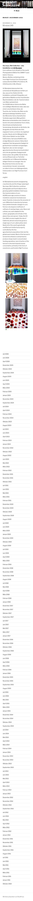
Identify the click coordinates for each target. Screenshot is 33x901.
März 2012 (6, 827)
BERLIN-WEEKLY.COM (11, 4)
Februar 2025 (7, 391)
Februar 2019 (7, 564)
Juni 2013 (6, 775)
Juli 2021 (5, 485)
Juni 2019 (6, 553)
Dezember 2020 (8, 504)
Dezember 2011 (8, 839)
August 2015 (7, 688)
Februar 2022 (7, 470)
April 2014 (6, 741)
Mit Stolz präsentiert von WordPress (13, 896)
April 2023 (6, 436)
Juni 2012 (6, 816)
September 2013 (8, 767)
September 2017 (8, 617)
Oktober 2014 (7, 722)
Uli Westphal (17, 68)
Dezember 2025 (8, 365)
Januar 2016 (7, 673)
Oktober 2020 (7, 512)
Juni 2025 (6, 380)
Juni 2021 (6, 489)
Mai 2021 (6, 493)
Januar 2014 (7, 752)
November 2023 (8, 418)
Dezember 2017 (8, 606)
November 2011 (8, 842)
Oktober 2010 (7, 884)
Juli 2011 (5, 857)
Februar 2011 (7, 876)
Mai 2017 (6, 628)
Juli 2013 (5, 771)
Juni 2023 (6, 433)
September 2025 (8, 373)
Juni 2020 (6, 527)
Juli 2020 (6, 523)
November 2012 (8, 801)
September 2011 (8, 850)
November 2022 (8, 448)
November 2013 (8, 760)
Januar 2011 (6, 880)
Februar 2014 (7, 748)
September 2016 (8, 651)
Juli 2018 (5, 583)
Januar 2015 (7, 711)
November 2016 (8, 643)
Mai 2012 (6, 820)
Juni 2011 (6, 861)
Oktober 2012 (7, 805)
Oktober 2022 (7, 452)
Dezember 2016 (8, 639)
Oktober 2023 (7, 421)
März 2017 (6, 632)
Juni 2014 (6, 733)
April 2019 (6, 557)
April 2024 (6, 410)
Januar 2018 (7, 602)
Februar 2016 (7, 670)
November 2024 (8, 399)
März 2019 (6, 561)
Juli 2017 (5, 621)
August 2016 (7, 654)
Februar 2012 (7, 831)
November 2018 (8, 572)
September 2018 (8, 575)
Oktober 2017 (7, 613)
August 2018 (7, 579)
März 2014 (6, 745)
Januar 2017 (6, 636)
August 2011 (7, 854)
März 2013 (6, 786)
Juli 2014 (5, 730)
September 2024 (8, 403)
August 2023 (7, 425)
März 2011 (6, 872)
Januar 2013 (7, 793)
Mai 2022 (6, 463)
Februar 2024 (7, 414)
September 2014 (8, 726)
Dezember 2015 (8, 677)
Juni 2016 (6, 658)
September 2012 (8, 808)
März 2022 (6, 467)
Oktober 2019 (7, 542)
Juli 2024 (6, 406)
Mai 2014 (6, 737)
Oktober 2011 (7, 846)
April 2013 (6, 782)
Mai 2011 (5, 865)
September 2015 (8, 684)
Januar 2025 (7, 395)
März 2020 (6, 530)
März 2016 (6, 666)
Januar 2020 (7, 534)
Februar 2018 (7, 598)
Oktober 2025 (7, 369)
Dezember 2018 (8, 568)
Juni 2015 (6, 696)
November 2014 (8, 718)
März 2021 (6, 497)
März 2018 (6, 594)
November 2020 (8, 508)
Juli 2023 (6, 429)
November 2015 (8, 681)
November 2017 (8, 609)
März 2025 (6, 388)
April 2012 (6, 824)
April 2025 (6, 384)
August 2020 (7, 519)
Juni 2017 (6, 624)
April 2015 (6, 703)
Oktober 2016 (7, 647)
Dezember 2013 (8, 756)
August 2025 (7, 376)
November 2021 (8, 478)
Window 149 (8, 25)
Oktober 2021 (7, 482)
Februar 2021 (7, 500)
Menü (17, 10)
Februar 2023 (7, 440)
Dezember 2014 (8, 715)
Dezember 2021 (8, 474)
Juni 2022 (6, 459)
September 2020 (8, 515)
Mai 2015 (6, 700)
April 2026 (6, 361)
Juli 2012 (5, 812)
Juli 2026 (6, 354)
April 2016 (6, 662)
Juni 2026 (6, 358)
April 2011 (6, 869)
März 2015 (6, 707)
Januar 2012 (6, 835)
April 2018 (6, 591)
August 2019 (7, 545)
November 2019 (8, 538)
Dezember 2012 (8, 797)
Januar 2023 (7, 444)
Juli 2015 (5, 692)
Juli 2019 (5, 549)
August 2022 (7, 455)
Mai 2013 (6, 778)
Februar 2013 (7, 790)
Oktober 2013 (7, 763)
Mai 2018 (6, 587)
